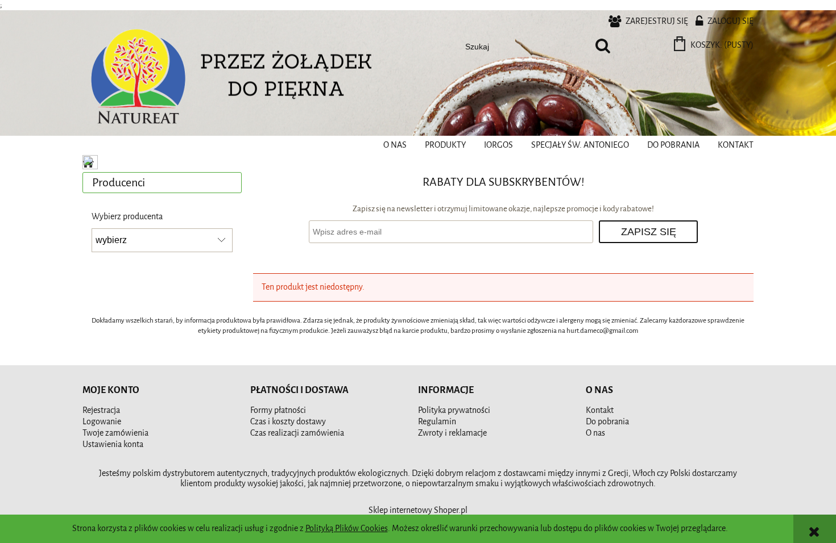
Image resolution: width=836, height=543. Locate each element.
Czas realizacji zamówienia (297, 433)
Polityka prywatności (454, 410)
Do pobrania (607, 421)
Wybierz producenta (127, 217)
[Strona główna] (139, 79)
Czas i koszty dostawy (288, 421)
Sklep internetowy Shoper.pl (418, 510)
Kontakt (600, 410)
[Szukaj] (603, 47)
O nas (595, 433)
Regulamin (437, 421)
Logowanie (101, 421)
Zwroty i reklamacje (452, 433)
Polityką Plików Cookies (346, 528)
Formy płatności (278, 410)
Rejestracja (101, 410)
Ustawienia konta (112, 444)
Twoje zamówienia (115, 433)
